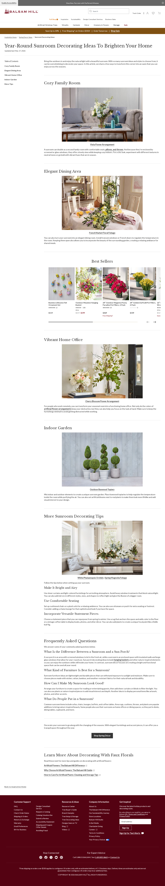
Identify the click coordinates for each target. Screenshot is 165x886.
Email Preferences (21, 826)
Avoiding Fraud (42, 830)
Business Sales (110, 19)
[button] (90, 11)
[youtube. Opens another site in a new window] (56, 857)
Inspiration (64, 19)
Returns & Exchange (21, 820)
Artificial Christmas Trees (47, 25)
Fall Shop (52, 19)
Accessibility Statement (45, 822)
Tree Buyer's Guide (69, 810)
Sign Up (125, 828)
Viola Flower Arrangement (102, 144)
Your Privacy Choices (97, 839)
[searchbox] (108, 11)
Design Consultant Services (93, 19)
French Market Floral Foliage (102, 233)
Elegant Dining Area (12, 70)
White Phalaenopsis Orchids (90, 578)
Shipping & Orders (21, 816)
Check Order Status (21, 813)
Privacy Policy (94, 836)
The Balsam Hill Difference (99, 810)
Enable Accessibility (9, 3)
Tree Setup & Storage (70, 816)
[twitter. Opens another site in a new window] (51, 857)
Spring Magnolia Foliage (116, 578)
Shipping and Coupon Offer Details (44, 826)
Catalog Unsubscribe (44, 815)
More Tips (8, 84)
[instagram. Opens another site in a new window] (40, 857)
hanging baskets (121, 660)
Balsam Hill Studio (96, 820)
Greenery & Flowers (101, 25)
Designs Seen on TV (69, 823)
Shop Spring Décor (102, 735)
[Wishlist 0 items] (153, 13)
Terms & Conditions (96, 833)
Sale (126, 25)
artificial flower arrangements (57, 409)
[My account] (147, 13)
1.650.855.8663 (101, 857)
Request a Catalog (43, 812)
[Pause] (163, 3)
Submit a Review (42, 818)
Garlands (76, 25)
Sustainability (75, 19)
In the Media (94, 823)
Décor (86, 25)
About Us (92, 806)
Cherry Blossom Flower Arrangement (102, 401)
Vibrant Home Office (13, 75)
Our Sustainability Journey (99, 813)
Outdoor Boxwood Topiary (102, 489)
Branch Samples (68, 813)
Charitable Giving (96, 826)
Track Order (136, 13)
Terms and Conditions (136, 814)
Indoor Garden (10, 79)
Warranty (17, 823)
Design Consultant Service (43, 807)
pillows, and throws (114, 149)
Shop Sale (115, 31)
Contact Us (18, 810)
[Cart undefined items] (159, 13)
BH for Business (20, 829)
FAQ (16, 806)
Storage (116, 25)
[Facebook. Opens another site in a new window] (45, 857)
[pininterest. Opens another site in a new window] (61, 857)
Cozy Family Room (12, 66)
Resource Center (68, 806)
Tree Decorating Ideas (70, 820)
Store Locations (95, 816)
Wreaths (65, 25)
